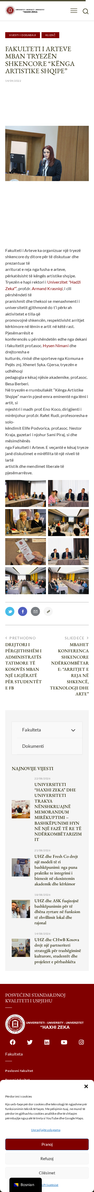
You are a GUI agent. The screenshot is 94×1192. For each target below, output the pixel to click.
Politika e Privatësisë (44, 1185)
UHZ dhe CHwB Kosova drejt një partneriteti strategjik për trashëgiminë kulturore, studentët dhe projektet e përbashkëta (57, 950)
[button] (86, 1086)
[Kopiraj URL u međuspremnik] (49, 613)
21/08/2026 (42, 850)
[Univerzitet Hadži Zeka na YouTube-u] (64, 1045)
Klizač (50, 35)
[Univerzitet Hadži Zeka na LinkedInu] (47, 1045)
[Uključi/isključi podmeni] (73, 730)
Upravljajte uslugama (45, 1130)
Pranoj (47, 1144)
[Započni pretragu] (85, 11)
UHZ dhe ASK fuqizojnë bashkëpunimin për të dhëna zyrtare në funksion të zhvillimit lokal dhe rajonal (57, 912)
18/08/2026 (42, 894)
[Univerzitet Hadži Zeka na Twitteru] (30, 1045)
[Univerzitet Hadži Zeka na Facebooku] (13, 1045)
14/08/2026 (42, 933)
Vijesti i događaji (22, 35)
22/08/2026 (42, 778)
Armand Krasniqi (47, 288)
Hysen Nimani (55, 345)
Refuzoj (47, 1158)
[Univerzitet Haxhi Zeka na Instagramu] (81, 1045)
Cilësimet (47, 1172)
